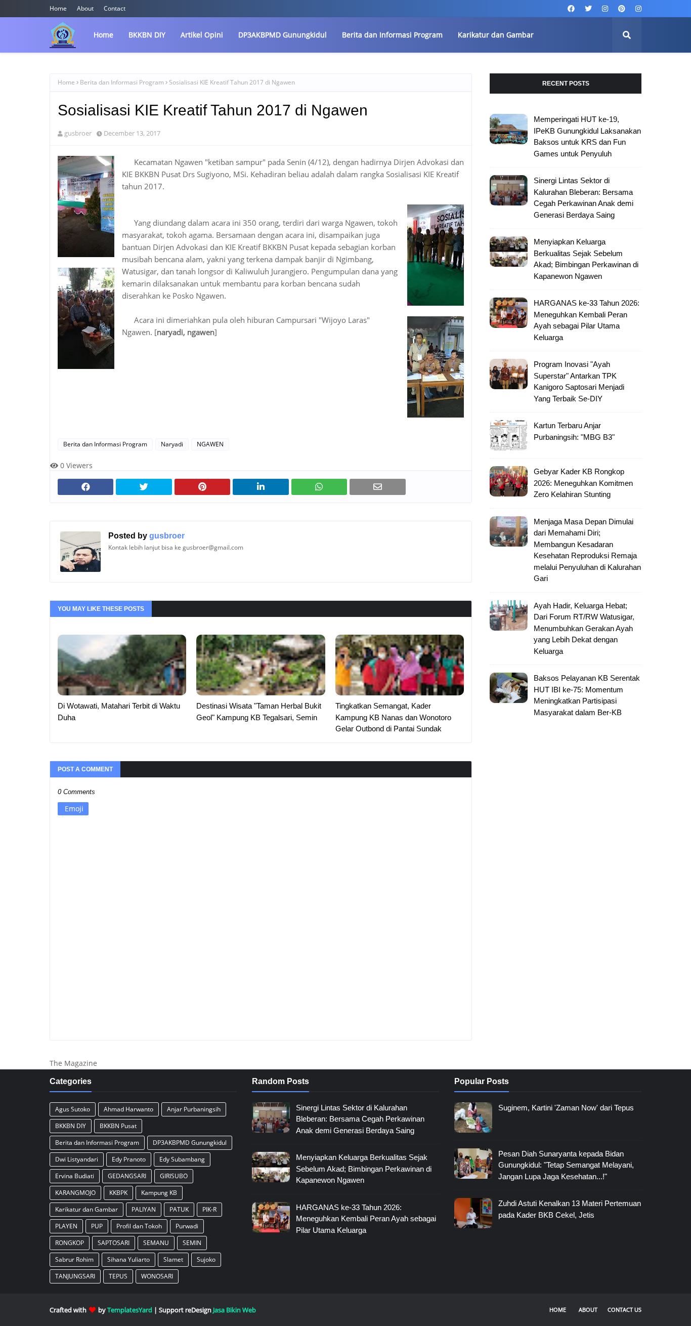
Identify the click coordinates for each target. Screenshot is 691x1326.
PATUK (179, 1209)
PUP (97, 1226)
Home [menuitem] (103, 34)
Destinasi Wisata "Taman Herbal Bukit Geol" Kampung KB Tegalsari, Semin (258, 711)
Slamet (173, 1259)
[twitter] (588, 8)
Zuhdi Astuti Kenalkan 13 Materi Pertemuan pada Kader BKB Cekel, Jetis (569, 1209)
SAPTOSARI (113, 1242)
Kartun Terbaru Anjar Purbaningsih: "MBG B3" (574, 431)
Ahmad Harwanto (128, 1109)
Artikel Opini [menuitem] (202, 34)
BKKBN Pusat (118, 1126)
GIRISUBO (174, 1176)
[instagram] (605, 8)
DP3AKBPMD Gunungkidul (190, 1142)
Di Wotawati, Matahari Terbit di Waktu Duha (119, 711)
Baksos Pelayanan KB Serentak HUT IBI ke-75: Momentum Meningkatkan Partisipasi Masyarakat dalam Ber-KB (587, 695)
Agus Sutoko (72, 1109)
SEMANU (156, 1242)
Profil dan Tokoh (139, 1226)
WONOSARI (157, 1276)
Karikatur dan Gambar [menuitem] (496, 34)
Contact (114, 8)
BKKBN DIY (70, 1126)
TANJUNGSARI (75, 1276)
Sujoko (206, 1259)
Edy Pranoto (129, 1159)
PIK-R (209, 1209)
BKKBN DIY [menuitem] (146, 34)
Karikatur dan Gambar (86, 1209)
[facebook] (571, 8)
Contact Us (624, 1309)
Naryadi (172, 444)
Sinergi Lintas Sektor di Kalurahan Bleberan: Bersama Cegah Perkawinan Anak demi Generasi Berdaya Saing (583, 197)
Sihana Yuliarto (128, 1259)
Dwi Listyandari (76, 1159)
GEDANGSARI (127, 1176)
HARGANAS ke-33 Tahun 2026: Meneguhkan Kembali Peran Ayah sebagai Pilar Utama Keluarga (586, 320)
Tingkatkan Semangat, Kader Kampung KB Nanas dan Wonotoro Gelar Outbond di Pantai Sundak (393, 717)
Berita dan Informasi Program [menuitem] (392, 34)
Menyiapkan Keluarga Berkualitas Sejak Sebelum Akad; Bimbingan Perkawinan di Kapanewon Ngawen (586, 258)
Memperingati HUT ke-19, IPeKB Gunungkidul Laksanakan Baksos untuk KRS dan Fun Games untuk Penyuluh (587, 136)
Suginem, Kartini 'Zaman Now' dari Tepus (566, 1107)
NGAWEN (210, 444)
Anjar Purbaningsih (194, 1109)
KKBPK (118, 1192)
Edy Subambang (182, 1159)
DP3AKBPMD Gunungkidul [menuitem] (282, 34)
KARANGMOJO (75, 1192)
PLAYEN (66, 1226)
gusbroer (78, 133)
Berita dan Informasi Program (122, 82)
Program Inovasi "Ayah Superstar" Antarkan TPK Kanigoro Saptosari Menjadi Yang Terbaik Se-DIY (579, 381)
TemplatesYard (129, 1309)
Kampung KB (159, 1192)
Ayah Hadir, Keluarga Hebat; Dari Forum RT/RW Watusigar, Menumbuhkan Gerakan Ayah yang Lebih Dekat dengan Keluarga (584, 628)
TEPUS (118, 1276)
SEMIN (192, 1242)
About (85, 8)
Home (58, 8)
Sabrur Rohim (74, 1259)
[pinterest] (622, 8)
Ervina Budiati (74, 1176)
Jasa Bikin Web (234, 1309)
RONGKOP (69, 1242)
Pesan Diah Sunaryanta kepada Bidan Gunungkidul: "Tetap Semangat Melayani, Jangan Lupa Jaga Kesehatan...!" (566, 1165)
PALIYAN (144, 1209)
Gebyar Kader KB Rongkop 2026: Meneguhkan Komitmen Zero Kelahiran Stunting (583, 483)
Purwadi (187, 1226)
